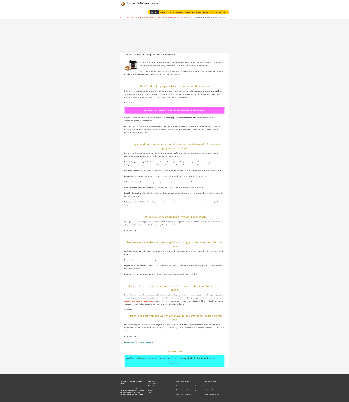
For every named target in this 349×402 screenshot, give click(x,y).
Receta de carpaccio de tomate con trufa (186, 385)
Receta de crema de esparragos (183, 394)
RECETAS (162, 12)
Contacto (150, 390)
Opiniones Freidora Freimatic (211, 394)
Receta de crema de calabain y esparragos (186, 390)
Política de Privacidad (153, 383)
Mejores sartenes (208, 385)
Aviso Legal (151, 385)
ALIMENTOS (170, 12)
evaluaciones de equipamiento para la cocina (139, 301)
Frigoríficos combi (208, 390)
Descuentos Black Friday (210, 381)
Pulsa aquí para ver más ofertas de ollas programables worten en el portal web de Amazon (174, 110)
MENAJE (153, 12)
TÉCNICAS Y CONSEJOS (183, 12)
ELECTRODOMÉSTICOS (210, 12)
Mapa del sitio (151, 381)
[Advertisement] (174, 32)
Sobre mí (150, 392)
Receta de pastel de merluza (183, 381)
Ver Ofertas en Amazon (174, 364)
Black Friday (222, 12)
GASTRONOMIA (196, 12)
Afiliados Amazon (152, 388)
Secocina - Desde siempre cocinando (142, 2)
